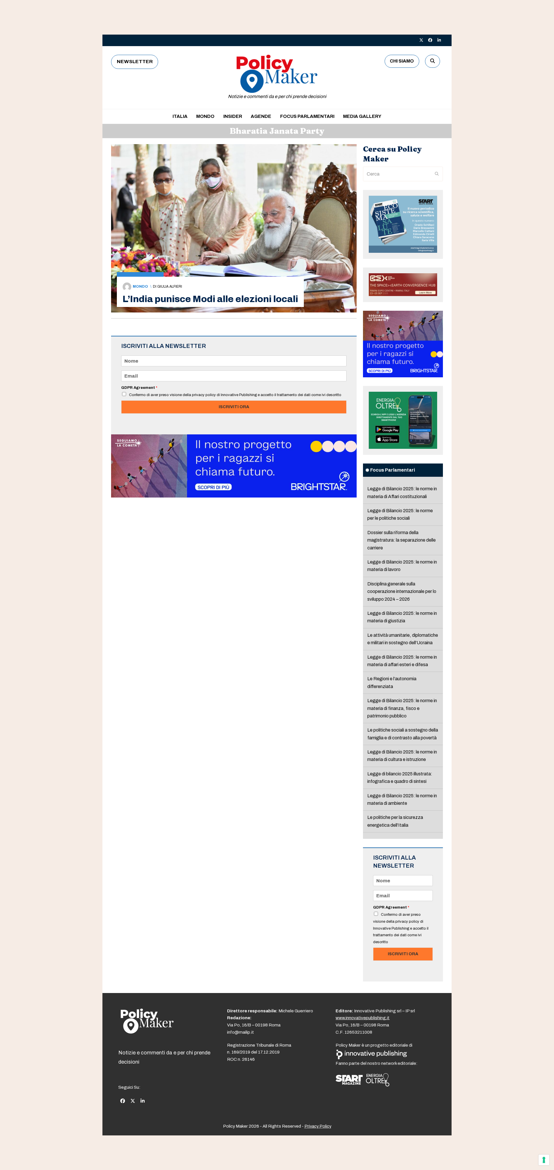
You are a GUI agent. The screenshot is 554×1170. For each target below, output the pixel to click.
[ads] (234, 495)
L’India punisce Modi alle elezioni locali (210, 299)
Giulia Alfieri (169, 287)
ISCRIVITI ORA (234, 406)
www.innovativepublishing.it (363, 1017)
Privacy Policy (317, 1126)
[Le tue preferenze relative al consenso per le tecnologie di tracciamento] (543, 1159)
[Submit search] (437, 174)
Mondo (140, 287)
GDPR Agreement (139, 388)
